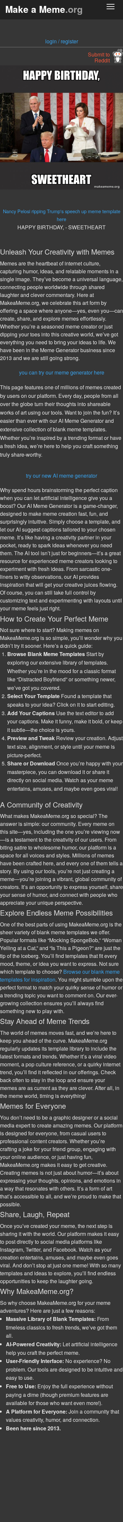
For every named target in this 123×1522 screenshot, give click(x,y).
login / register (61, 41)
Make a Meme (44, 9)
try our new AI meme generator (61, 475)
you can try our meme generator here (61, 372)
